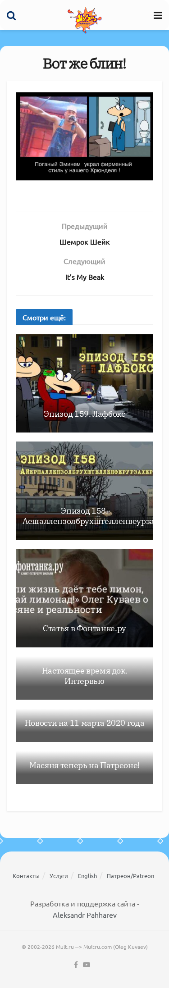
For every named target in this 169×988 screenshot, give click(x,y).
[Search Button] (11, 15)
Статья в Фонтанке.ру (84, 628)
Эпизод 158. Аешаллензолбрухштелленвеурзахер (95, 515)
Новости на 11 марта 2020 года (85, 723)
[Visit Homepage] (85, 20)
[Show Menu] (158, 15)
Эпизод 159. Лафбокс (84, 414)
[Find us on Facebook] (76, 965)
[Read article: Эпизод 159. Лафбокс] (84, 383)
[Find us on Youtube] (86, 965)
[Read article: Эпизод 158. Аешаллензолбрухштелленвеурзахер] (84, 491)
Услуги (59, 875)
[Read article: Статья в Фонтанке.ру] (84, 598)
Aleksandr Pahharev (85, 914)
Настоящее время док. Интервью (85, 675)
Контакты (26, 875)
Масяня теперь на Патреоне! (84, 765)
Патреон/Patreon (130, 875)
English (87, 875)
